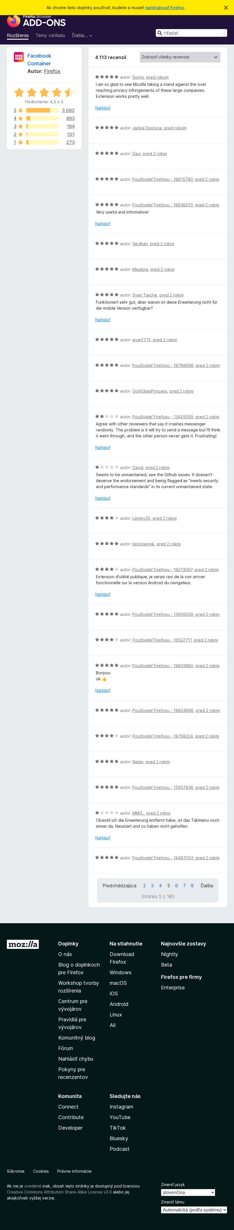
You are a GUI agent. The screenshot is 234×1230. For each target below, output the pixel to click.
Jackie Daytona (147, 127)
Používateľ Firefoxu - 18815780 (162, 179)
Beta (166, 965)
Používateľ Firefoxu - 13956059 (162, 614)
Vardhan (140, 243)
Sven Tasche (144, 295)
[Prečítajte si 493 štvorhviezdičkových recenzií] (42, 118)
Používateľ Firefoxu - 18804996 (162, 710)
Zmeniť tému (172, 1201)
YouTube (120, 1117)
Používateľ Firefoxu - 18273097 (162, 569)
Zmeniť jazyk (173, 1184)
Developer (70, 1128)
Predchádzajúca (119, 885)
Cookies (41, 1171)
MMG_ (138, 813)
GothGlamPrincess (149, 391)
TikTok (118, 1128)
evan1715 (141, 339)
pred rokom (157, 77)
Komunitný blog (76, 1038)
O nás (65, 954)
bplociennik (143, 543)
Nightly (169, 954)
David (137, 467)
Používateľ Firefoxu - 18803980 (162, 665)
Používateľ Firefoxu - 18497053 (162, 857)
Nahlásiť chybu (75, 1059)
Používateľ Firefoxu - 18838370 (162, 204)
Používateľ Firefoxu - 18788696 (162, 365)
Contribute (71, 1117)
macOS (118, 983)
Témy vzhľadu (50, 35)
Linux (116, 1015)
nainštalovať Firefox (164, 7)
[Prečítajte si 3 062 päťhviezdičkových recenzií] (42, 110)
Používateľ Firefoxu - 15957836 (162, 787)
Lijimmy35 (141, 518)
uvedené (32, 1186)
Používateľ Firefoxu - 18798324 (162, 736)
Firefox (52, 71)
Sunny (138, 77)
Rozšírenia (18, 35)
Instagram (121, 1107)
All (113, 1025)
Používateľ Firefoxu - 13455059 (162, 416)
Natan (138, 761)
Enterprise (173, 988)
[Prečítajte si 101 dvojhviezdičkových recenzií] (42, 134)
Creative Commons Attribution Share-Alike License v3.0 (59, 1192)
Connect (68, 1107)
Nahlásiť (102, 107)
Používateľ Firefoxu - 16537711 (162, 640)
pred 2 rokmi (155, 153)
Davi (136, 153)
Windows (121, 972)
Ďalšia (207, 885)
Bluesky (119, 1138)
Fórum (65, 1048)
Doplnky (68, 944)
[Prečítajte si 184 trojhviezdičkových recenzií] (42, 126)
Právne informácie (74, 1171)
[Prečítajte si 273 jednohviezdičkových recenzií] (42, 142)
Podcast (120, 1149)
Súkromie (16, 1171)
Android (119, 1004)
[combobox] (191, 33)
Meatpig (140, 269)
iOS (114, 993)
